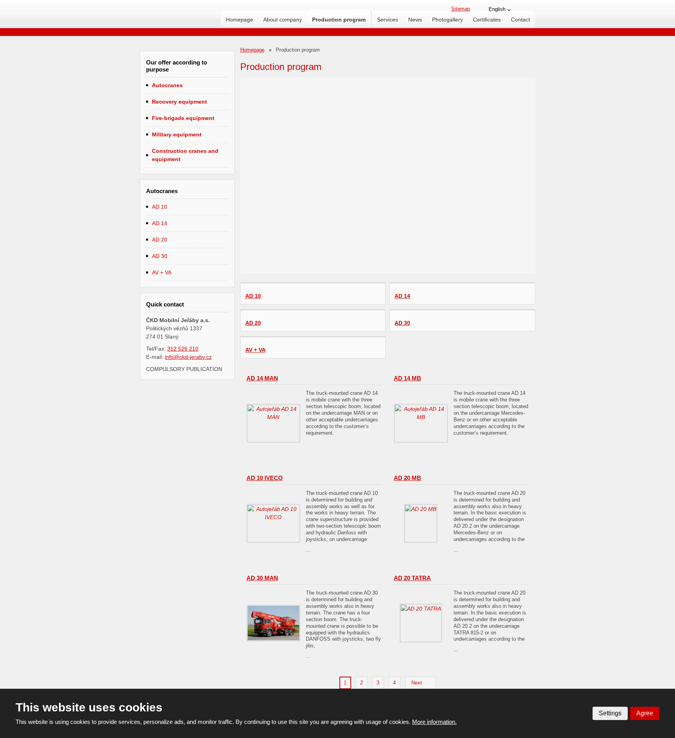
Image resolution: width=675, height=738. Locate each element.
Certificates (487, 19)
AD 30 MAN (262, 578)
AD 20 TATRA (412, 578)
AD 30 (159, 256)
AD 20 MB (407, 478)
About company (282, 19)
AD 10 (159, 207)
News (415, 19)
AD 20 (159, 239)
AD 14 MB (407, 378)
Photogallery (447, 19)
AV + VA (161, 272)
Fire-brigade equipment (183, 118)
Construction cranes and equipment (185, 155)
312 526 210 (182, 349)
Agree (644, 713)
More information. (434, 721)
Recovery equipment (179, 102)
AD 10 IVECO (264, 478)
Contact (520, 19)
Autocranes (167, 85)
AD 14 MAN (262, 378)
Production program (339, 19)
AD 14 (159, 223)
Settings (610, 713)
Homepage (239, 19)
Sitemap (460, 9)
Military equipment (177, 134)
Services (387, 19)
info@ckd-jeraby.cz (188, 357)
